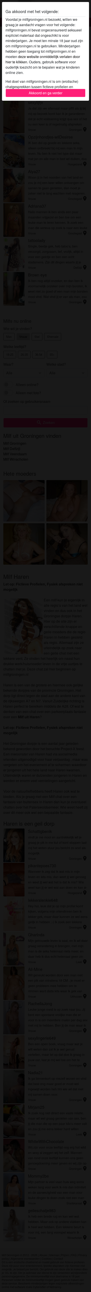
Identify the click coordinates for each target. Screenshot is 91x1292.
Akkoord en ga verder (45, 92)
